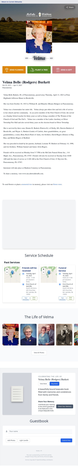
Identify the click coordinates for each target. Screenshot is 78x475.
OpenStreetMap (41, 460)
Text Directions (26, 298)
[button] (12, 272)
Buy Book (54, 384)
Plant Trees (33, 298)
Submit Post (66, 440)
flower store (57, 184)
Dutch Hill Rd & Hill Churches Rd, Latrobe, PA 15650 (31, 291)
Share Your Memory (64, 406)
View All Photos (39, 353)
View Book (43, 384)
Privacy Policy (33, 456)
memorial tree (27, 184)
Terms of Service (44, 456)
